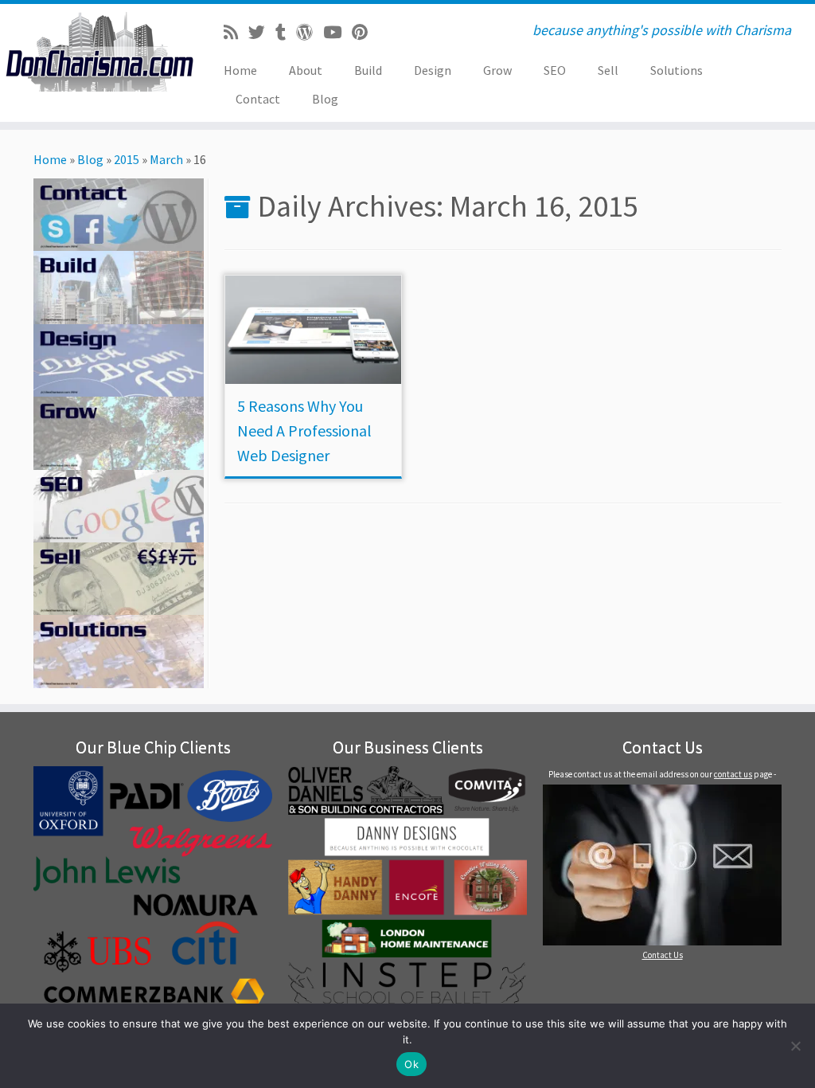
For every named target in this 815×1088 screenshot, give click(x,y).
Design (432, 70)
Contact (258, 99)
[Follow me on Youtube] (337, 32)
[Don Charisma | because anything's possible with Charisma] (95, 52)
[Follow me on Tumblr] (285, 32)
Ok (411, 1064)
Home (240, 70)
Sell (608, 70)
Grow (497, 70)
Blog (325, 99)
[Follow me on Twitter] (261, 32)
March (166, 159)
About (305, 70)
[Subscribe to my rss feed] (236, 32)
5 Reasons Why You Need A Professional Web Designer (304, 430)
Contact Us (662, 955)
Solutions (676, 70)
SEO (555, 70)
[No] (795, 1046)
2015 (126, 159)
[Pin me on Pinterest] (365, 32)
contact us (733, 774)
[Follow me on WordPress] (309, 32)
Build (368, 70)
